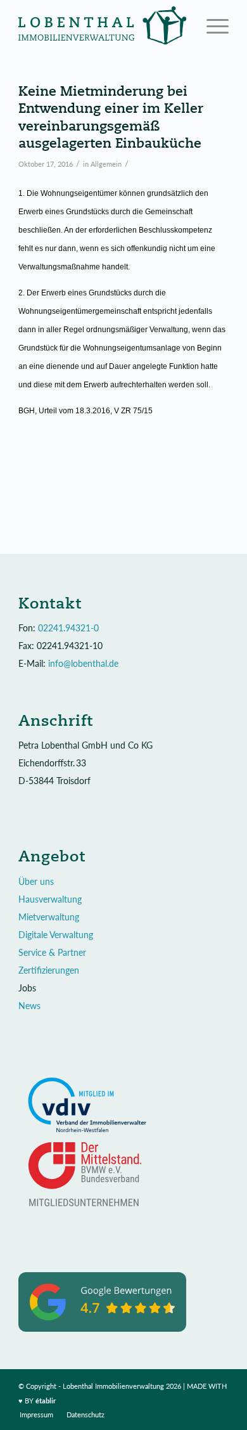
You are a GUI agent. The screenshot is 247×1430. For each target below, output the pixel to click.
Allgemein (106, 164)
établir (45, 1400)
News (29, 1005)
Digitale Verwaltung (55, 934)
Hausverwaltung (50, 899)
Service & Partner (52, 952)
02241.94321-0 (68, 627)
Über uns (36, 881)
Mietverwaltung (48, 916)
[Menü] (211, 25)
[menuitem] (36, 1415)
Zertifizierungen (48, 970)
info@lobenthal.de (83, 663)
